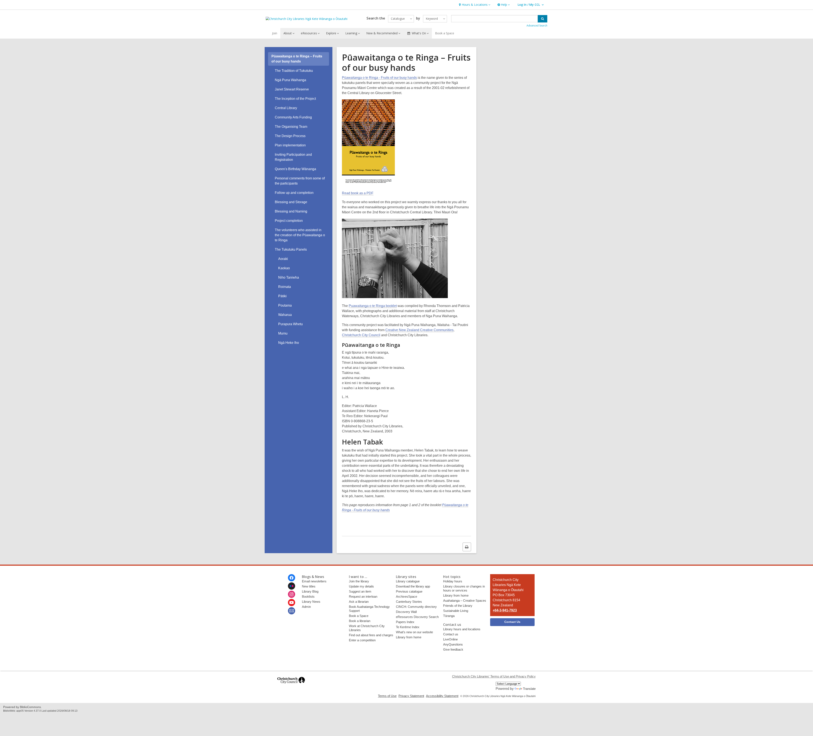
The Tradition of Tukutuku (294, 70)
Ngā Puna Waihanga (290, 80)
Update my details (361, 586)
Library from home (408, 637)
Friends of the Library (457, 605)
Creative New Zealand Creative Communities (419, 330)
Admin (306, 606)
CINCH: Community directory (416, 606)
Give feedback (453, 649)
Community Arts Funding (293, 117)
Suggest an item (360, 591)
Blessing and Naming (291, 211)
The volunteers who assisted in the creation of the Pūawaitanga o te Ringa (300, 235)
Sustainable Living (455, 610)
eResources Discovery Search (417, 617)
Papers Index (405, 622)
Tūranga (449, 616)
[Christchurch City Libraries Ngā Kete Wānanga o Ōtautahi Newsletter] (291, 610)
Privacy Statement (411, 696)
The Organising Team (291, 126)
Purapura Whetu (290, 324)
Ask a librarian (359, 601)
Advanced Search (537, 25)
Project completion (289, 220)
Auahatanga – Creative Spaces (464, 600)
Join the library (359, 581)
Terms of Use (387, 696)
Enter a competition (362, 640)
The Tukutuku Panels (291, 249)
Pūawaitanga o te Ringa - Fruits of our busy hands (379, 77)
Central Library (286, 108)
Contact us (450, 634)
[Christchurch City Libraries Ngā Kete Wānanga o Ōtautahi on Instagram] (291, 594)
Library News (311, 601)
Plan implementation (290, 145)
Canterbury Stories (409, 601)
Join (274, 33)
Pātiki (282, 296)
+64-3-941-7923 (505, 610)
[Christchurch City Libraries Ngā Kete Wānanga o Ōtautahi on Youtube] (291, 602)
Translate (529, 688)
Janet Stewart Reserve (292, 89)
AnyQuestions (453, 644)
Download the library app (413, 586)
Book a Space (444, 33)
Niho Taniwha (288, 277)
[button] (474, 5)
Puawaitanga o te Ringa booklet (373, 306)
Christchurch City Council (361, 335)
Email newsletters (314, 581)
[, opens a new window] (291, 685)
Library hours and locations (461, 629)
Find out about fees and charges (371, 635)
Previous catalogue (409, 591)
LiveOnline (450, 639)
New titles (308, 586)
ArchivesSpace (406, 596)
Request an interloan (363, 596)
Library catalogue (408, 581)
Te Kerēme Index (407, 627)
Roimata (284, 287)
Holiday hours (452, 581)
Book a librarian (359, 621)
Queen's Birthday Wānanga (295, 169)
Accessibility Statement (442, 696)
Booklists (308, 596)
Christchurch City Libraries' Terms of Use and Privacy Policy (494, 676)
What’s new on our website (414, 632)
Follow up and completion (294, 192)
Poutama (285, 305)
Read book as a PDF (357, 193)
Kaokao (284, 268)
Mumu (283, 333)
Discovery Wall (406, 612)
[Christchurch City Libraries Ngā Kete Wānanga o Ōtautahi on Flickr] (291, 586)
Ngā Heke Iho (288, 342)
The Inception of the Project (295, 98)
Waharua (285, 315)
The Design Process (290, 136)
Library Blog (310, 591)
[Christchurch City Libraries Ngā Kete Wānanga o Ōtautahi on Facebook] (291, 577)
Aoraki (283, 259)
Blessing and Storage (291, 202)
